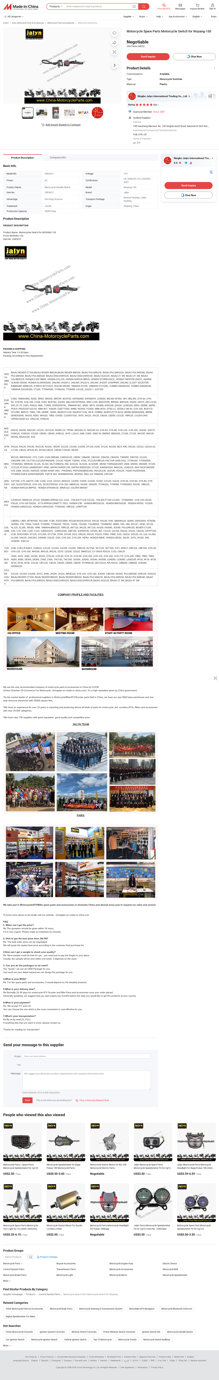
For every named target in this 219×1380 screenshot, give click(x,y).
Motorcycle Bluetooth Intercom (176, 1308)
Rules (213, 16)
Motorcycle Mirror (118, 1274)
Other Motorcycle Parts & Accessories (24, 1308)
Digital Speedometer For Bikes (20, 1316)
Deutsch (103, 1360)
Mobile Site (179, 1356)
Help (158, 16)
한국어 (135, 1360)
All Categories (14, 16)
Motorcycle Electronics (87, 23)
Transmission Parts (66, 1269)
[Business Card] (211, 171)
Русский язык (81, 1360)
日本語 (144, 1360)
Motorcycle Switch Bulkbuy (156, 1339)
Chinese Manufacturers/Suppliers (71, 1356)
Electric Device (170, 1263)
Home (5, 23)
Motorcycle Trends (127, 1339)
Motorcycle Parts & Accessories (60, 23)
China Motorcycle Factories (19, 1331)
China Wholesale (96, 1356)
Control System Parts (13, 1269)
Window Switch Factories (84, 1331)
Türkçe (172, 1360)
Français (68, 1360)
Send (27, 1100)
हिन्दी (152, 1360)
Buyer (142, 16)
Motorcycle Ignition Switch (44, 1339)
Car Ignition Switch (15, 1339)
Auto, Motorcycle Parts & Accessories (28, 23)
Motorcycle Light (64, 1274)
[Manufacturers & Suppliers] (20, 6)
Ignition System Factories (52, 1331)
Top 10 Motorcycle (102, 1339)
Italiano (93, 1360)
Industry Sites (130, 1356)
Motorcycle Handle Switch (180, 1331)
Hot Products (31, 1356)
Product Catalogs (48, 1256)
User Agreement (127, 1367)
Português (56, 1360)
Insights (190, 1356)
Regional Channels (147, 1356)
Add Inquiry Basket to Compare (63, 124)
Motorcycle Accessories (121, 1269)
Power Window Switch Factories (119, 1331)
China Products (47, 1356)
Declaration (143, 1367)
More (6, 1345)
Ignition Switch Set (151, 1331)
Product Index (165, 1356)
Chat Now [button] (196, 56)
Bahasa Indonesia (198, 1360)
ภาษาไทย (162, 1360)
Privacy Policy (157, 1367)
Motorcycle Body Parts (61, 1308)
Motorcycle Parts (11, 1263)
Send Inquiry (148, 56)
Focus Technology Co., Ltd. (88, 1367)
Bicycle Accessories (66, 1263)
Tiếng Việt (182, 1360)
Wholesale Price (114, 1356)
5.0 (176, 162)
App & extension (177, 16)
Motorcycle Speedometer (175, 1274)
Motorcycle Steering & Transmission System (100, 1308)
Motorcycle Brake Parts (14, 1274)
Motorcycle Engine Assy (121, 1263)
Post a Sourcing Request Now (92, 1100)
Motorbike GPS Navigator (142, 1308)
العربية (126, 1360)
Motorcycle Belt (170, 1269)
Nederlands (116, 1360)
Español (44, 1360)
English (34, 1360)
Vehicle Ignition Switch (75, 1339)
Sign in (212, 8)
